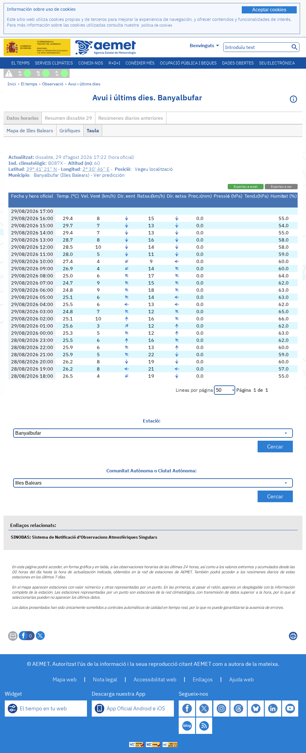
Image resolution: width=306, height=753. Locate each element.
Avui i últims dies (84, 84)
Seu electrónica (277, 63)
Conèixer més (140, 63)
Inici (11, 84)
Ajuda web (241, 679)
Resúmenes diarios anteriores (130, 118)
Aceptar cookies (269, 9)
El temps (20, 63)
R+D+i (114, 63)
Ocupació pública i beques (188, 63)
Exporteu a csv (281, 187)
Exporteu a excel (246, 187)
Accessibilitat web (155, 679)
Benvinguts (202, 45)
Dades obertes (238, 63)
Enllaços (203, 679)
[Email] (13, 639)
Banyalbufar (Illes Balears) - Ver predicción (79, 175)
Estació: (151, 421)
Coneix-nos (90, 63)
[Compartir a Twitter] (40, 635)
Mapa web (64, 679)
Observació (52, 84)
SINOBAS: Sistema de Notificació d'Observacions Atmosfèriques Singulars (84, 537)
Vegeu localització (154, 169)
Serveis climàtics (54, 63)
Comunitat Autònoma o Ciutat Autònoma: (151, 471)
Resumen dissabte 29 (68, 118)
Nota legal (105, 679)
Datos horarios (23, 118)
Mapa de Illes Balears (30, 130)
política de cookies (156, 25)
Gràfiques (69, 130)
